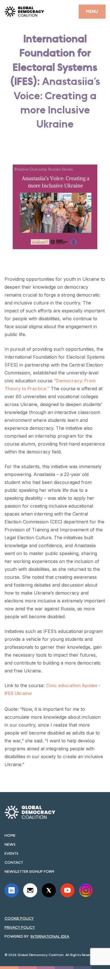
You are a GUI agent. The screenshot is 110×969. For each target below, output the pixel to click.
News (10, 844)
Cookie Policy (19, 918)
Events (11, 853)
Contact (14, 862)
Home (10, 835)
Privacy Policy (20, 927)
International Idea (49, 936)
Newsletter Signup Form (29, 871)
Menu (92, 11)
